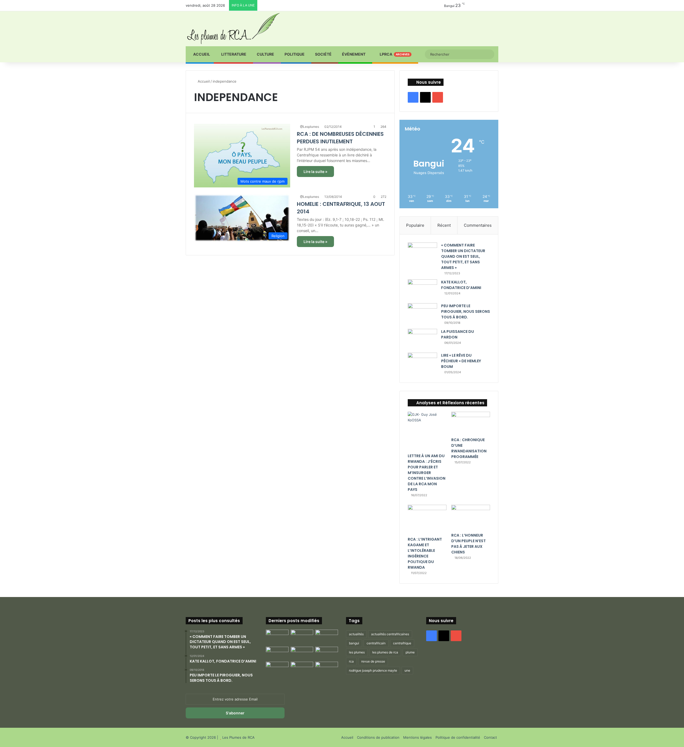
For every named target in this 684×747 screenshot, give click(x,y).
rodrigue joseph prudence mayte (373, 670)
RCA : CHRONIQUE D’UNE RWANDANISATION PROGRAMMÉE (469, 448)
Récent (444, 225)
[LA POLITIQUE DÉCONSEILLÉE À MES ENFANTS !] (277, 637)
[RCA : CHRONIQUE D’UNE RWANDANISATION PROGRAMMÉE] (470, 423)
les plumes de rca (385, 652)
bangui (354, 643)
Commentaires (478, 225)
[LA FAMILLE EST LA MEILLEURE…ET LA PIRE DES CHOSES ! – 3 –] (302, 668)
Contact (490, 737)
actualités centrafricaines (390, 634)
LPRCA (394, 54)
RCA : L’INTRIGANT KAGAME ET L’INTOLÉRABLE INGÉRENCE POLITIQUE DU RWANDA (425, 553)
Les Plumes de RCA (238, 737)
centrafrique (402, 643)
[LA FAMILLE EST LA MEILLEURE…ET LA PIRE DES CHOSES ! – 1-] (326, 653)
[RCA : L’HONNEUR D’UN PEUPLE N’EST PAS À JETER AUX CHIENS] (470, 517)
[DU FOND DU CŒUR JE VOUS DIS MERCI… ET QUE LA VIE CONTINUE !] (277, 653)
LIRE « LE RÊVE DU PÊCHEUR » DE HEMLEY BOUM (461, 361)
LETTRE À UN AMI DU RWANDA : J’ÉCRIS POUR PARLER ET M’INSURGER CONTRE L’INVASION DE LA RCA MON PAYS (426, 472)
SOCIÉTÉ (323, 54)
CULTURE (265, 54)
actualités (356, 634)
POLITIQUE (295, 54)
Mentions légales (417, 737)
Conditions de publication (378, 737)
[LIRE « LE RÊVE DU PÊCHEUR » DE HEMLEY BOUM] (422, 363)
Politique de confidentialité (458, 737)
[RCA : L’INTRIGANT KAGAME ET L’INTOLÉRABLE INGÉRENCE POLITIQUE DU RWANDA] (427, 519)
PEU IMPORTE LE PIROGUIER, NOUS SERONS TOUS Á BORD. (465, 311)
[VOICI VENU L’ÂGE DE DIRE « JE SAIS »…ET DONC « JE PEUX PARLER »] (326, 636)
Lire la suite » (315, 171)
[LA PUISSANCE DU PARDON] (422, 339)
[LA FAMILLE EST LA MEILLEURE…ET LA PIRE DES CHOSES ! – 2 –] (277, 668)
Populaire (415, 225)
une (407, 670)
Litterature (233, 54)
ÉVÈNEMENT (354, 54)
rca (351, 661)
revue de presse (373, 661)
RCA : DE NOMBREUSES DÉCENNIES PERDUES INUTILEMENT (340, 137)
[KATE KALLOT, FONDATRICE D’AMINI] (422, 289)
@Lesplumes (309, 127)
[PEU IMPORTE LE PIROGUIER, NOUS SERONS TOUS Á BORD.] (422, 314)
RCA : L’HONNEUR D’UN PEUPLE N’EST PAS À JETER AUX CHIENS (468, 544)
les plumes (357, 652)
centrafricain (376, 643)
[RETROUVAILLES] (302, 653)
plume (410, 652)
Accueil (201, 54)
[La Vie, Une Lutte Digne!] (326, 668)
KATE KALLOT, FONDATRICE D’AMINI (461, 284)
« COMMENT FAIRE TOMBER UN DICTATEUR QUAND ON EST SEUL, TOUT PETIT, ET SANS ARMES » (463, 256)
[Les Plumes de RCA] (233, 28)
